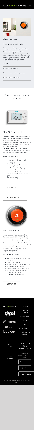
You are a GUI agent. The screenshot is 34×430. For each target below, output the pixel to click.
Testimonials (25, 316)
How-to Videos (25, 328)
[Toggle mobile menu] (30, 6)
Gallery (25, 320)
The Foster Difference (25, 311)
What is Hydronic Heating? (25, 333)
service (27, 353)
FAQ (25, 324)
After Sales (25, 306)
